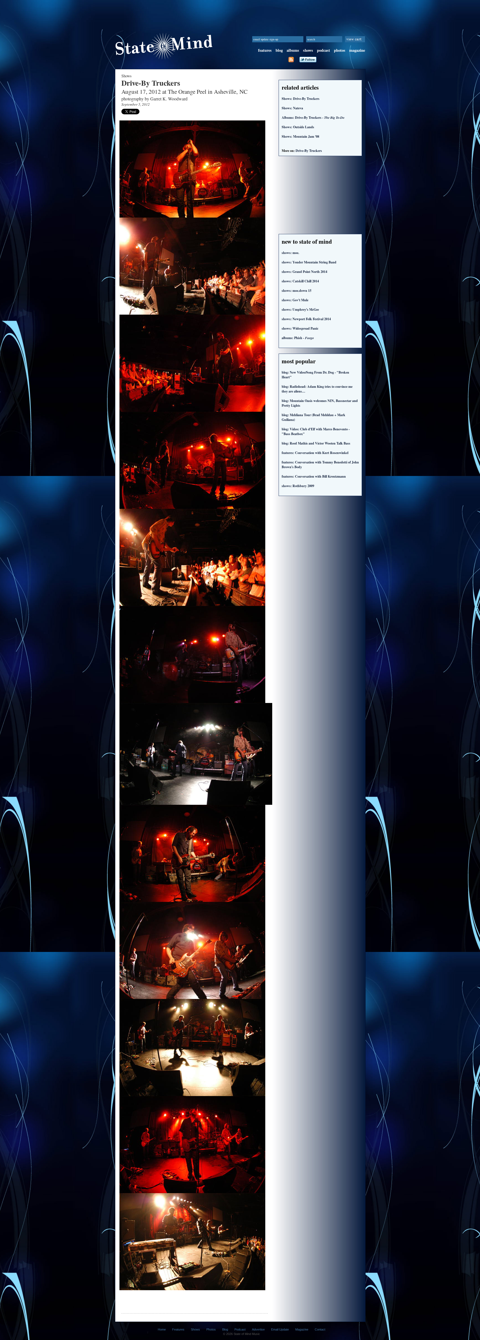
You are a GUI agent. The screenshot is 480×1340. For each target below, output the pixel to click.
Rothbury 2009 (298, 485)
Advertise (258, 1329)
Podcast (240, 1329)
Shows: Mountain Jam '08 (300, 136)
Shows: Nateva (292, 108)
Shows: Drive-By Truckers (300, 98)
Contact (320, 1329)
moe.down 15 (296, 290)
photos (339, 50)
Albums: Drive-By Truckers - (313, 117)
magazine (357, 50)
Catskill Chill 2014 (300, 281)
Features (178, 1329)
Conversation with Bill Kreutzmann (314, 476)
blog (279, 50)
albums (293, 50)
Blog (225, 1329)
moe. (290, 252)
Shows (195, 1329)
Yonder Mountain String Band (309, 262)
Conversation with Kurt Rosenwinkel (315, 452)
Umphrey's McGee (300, 309)
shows (308, 50)
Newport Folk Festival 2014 (306, 319)
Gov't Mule (295, 300)
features (265, 50)
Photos (211, 1329)
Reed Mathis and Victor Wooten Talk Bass (316, 443)
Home (162, 1329)
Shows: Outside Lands (298, 127)
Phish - (298, 337)
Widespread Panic (300, 328)
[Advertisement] (240, 12)
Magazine (301, 1329)
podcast (323, 50)
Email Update (280, 1329)
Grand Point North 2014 (304, 271)
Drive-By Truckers (309, 150)
